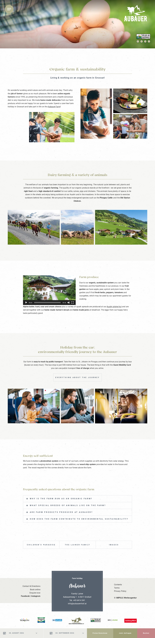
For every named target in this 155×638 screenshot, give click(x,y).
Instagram (35, 596)
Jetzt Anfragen (125, 633)
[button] (49, 290)
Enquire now (35, 593)
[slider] (47, 302)
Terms (117, 588)
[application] (49, 290)
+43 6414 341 (79, 600)
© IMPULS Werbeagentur (125, 598)
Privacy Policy (120, 591)
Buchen (146, 633)
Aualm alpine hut (114, 306)
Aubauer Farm (54, 106)
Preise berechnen (100, 633)
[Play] (26, 302)
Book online (35, 589)
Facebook (25, 596)
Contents (118, 584)
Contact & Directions (31, 586)
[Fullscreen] (72, 302)
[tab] (77, 498)
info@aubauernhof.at (77, 603)
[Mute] (68, 302)
